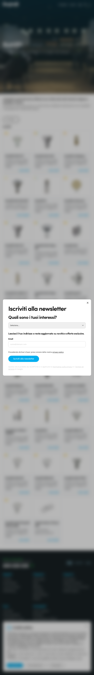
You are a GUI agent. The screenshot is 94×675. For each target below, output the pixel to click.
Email (10, 338)
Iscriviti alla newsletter (23, 358)
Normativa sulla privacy (62, 367)
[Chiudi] (88, 303)
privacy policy (58, 352)
